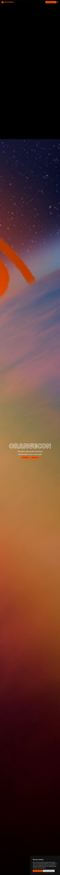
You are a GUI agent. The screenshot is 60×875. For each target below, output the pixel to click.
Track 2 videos (35, 457)
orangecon (9, 2)
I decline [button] (40, 870)
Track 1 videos (25, 457)
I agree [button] (35, 870)
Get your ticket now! (51, 2)
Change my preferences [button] (49, 870)
